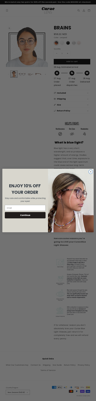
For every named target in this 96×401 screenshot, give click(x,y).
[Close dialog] (91, 172)
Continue (25, 215)
